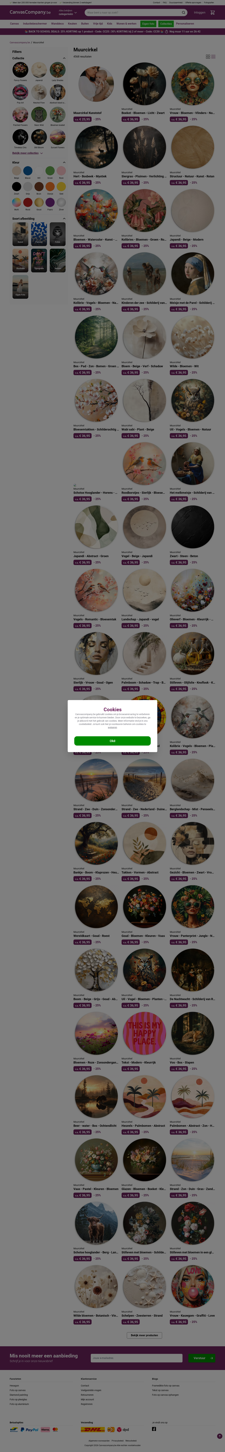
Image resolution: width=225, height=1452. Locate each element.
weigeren (112, 727)
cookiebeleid (85, 724)
